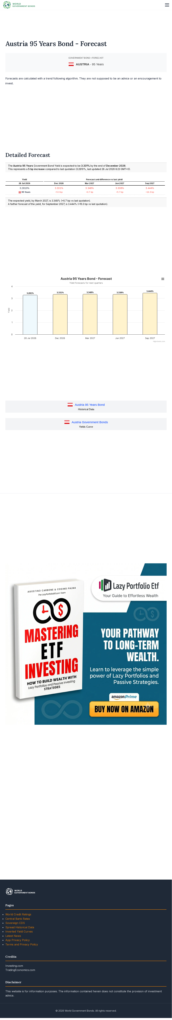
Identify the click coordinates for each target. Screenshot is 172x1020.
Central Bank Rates (17, 918)
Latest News (13, 936)
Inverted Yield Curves (19, 931)
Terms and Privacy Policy (21, 944)
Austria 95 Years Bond (90, 404)
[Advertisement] (86, 22)
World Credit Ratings (18, 914)
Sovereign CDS (15, 923)
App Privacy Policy (17, 940)
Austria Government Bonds (90, 422)
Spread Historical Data (19, 927)
